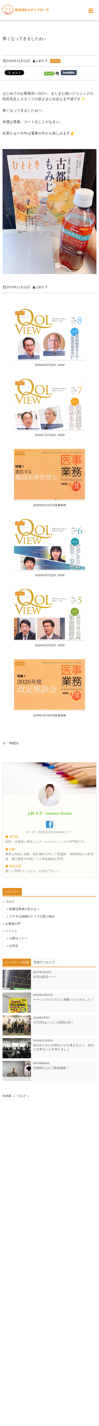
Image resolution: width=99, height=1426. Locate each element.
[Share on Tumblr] (69, 72)
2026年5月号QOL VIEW (49, 645)
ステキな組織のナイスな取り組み (32, 916)
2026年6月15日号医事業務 (49, 505)
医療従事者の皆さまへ (24, 909)
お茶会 (13, 945)
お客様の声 (13, 923)
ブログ (55, 61)
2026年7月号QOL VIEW (49, 435)
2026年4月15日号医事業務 (49, 715)
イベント (11, 931)
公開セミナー (18, 938)
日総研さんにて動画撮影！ (51, 1068)
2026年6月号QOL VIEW (49, 575)
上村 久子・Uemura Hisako (49, 813)
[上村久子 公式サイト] (26, 10)
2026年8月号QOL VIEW (49, 364)
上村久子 (42, 61)
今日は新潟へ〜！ (45, 977)
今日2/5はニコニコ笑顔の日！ (53, 1022)
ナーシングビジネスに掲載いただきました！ (63, 999)
